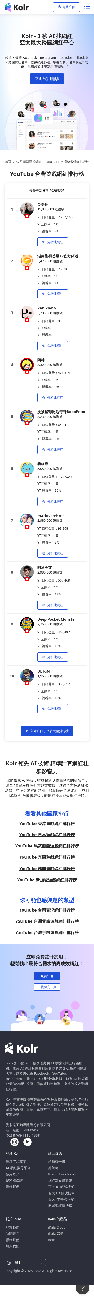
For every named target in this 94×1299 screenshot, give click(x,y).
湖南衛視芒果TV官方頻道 (57, 256)
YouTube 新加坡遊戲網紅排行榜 (47, 879)
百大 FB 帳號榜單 (61, 1193)
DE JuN (43, 671)
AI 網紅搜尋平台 (18, 1168)
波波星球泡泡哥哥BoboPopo (61, 411)
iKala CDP (55, 1233)
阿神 (41, 360)
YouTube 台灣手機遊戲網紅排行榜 (47, 932)
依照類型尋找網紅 (29, 162)
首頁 (8, 162)
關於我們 (12, 1227)
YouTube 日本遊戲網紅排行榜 (47, 834)
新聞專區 (12, 1233)
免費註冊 (68, 7)
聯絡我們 (12, 1186)
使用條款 (12, 1174)
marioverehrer (50, 515)
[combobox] (27, 1262)
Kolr (51, 1239)
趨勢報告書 (56, 1161)
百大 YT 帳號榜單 (61, 1199)
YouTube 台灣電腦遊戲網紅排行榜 (47, 921)
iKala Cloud (57, 1227)
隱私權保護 (14, 1180)
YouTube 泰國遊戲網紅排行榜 (47, 857)
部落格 (53, 1168)
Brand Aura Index (62, 1174)
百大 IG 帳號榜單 (61, 1186)
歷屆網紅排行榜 (60, 1205)
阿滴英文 (44, 567)
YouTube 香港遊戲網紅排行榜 (47, 823)
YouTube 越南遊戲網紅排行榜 (47, 868)
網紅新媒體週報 (60, 1180)
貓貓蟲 (42, 463)
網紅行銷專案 (16, 1161)
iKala (37, 1270)
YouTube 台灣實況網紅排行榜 (47, 910)
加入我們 (12, 1246)
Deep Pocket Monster (56, 619)
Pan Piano (46, 308)
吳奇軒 (42, 204)
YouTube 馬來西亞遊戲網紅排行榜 (47, 846)
